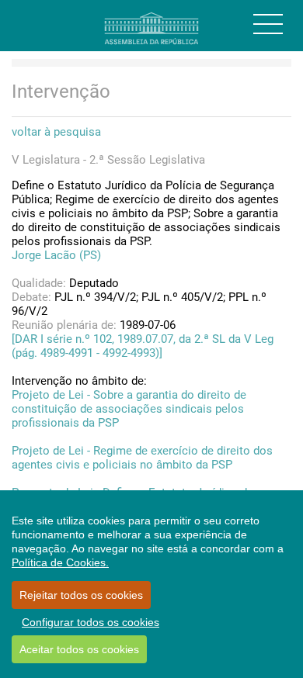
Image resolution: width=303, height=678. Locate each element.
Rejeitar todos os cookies (81, 595)
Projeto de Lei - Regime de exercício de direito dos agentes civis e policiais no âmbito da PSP (142, 458)
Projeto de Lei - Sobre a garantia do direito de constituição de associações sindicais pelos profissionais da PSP (129, 409)
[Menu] (268, 24)
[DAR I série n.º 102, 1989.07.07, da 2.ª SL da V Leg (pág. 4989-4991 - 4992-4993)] (142, 346)
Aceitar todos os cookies (79, 649)
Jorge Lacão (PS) (56, 255)
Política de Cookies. (60, 562)
